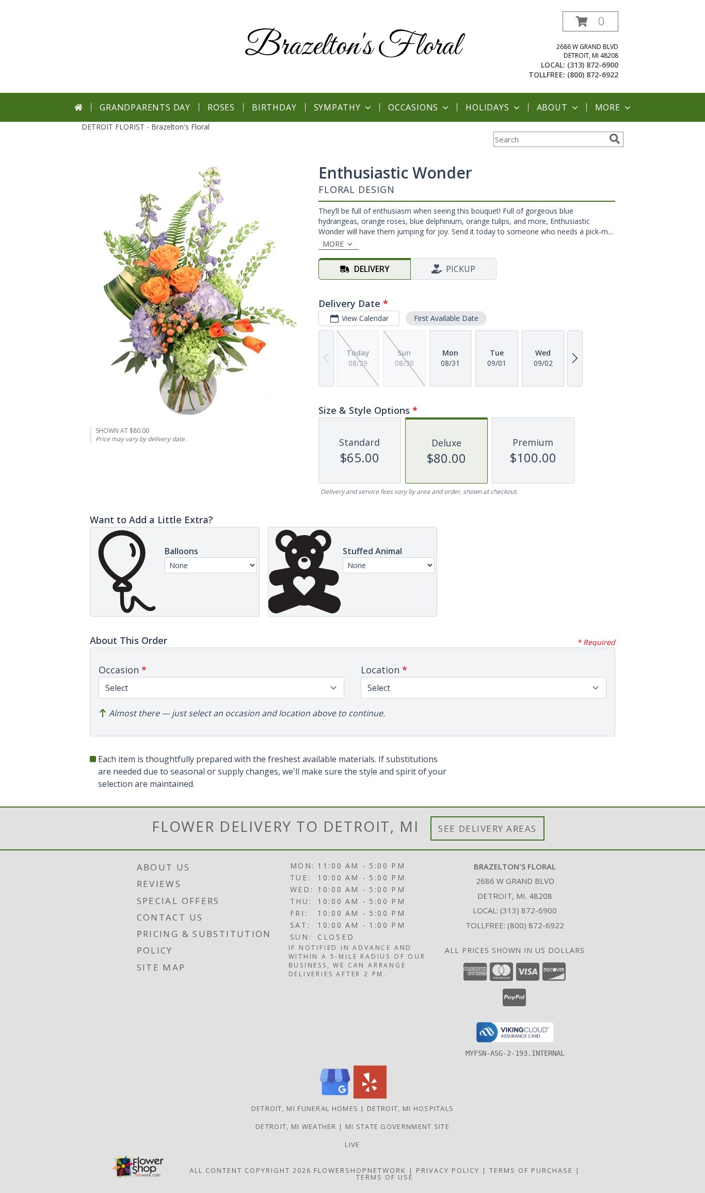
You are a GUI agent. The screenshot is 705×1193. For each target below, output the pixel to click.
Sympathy (337, 107)
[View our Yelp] (370, 1096)
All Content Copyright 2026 (250, 1170)
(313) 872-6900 (592, 65)
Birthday (274, 107)
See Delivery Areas (487, 828)
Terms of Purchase (531, 1170)
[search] (614, 138)
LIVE (352, 1144)
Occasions (413, 107)
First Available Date (446, 318)
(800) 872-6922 (592, 74)
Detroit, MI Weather (296, 1126)
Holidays (487, 107)
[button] (590, 21)
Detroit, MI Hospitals (410, 1108)
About (552, 107)
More (607, 107)
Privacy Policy (447, 1170)
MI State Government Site (397, 1126)
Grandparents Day (145, 107)
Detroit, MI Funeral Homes (305, 1108)
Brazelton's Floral (353, 47)
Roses (221, 107)
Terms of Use (384, 1177)
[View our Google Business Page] (334, 1096)
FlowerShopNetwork (360, 1170)
